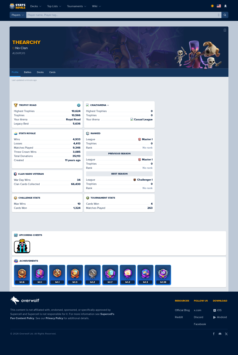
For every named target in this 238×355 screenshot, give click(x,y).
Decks (34, 6)
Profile (15, 72)
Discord (198, 317)
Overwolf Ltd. (26, 333)
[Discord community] (220, 333)
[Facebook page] (213, 333)
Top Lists (52, 6)
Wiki (94, 6)
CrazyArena (98, 105)
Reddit (179, 317)
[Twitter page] (226, 333)
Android (221, 317)
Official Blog (182, 310)
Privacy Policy (54, 318)
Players (16, 15)
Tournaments (75, 6)
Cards (52, 72)
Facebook (200, 324)
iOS (218, 310)
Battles (27, 72)
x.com (197, 310)
